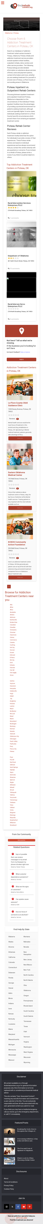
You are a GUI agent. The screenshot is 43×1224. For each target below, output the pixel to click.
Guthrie (12, 681)
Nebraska (27, 942)
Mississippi (12, 1055)
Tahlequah (13, 792)
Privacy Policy (8, 1185)
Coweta (12, 642)
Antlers (12, 615)
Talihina (12, 795)
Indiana (11, 1003)
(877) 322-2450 (21, 1218)
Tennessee (27, 1021)
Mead (11, 716)
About (6, 1178)
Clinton (12, 637)
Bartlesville (13, 620)
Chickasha (13, 630)
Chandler (12, 627)
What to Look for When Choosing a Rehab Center (26, 1159)
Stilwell (12, 787)
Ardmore (12, 617)
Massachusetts (13, 1039)
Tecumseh (13, 797)
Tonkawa (12, 802)
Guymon (12, 683)
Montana (27, 936)
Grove (11, 675)
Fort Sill (12, 670)
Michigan (11, 1044)
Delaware (11, 972)
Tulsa (11, 805)
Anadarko (13, 612)
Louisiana (11, 1024)
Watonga (12, 815)
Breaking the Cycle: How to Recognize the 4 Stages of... (26, 1130)
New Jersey (28, 959)
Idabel (12, 696)
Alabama (11, 936)
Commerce (13, 640)
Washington (28, 1047)
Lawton (12, 706)
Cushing (12, 645)
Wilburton (13, 822)
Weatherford (14, 820)
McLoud (12, 713)
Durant (12, 652)
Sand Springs (14, 767)
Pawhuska (13, 744)
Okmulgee (13, 739)
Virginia (26, 1042)
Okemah (12, 734)
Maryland (11, 1034)
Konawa (12, 703)
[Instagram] (6, 1206)
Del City (12, 647)
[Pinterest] (29, 1206)
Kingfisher (13, 701)
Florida (10, 978)
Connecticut (12, 967)
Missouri (11, 1060)
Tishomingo (13, 800)
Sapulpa (12, 770)
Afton (11, 607)
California (11, 957)
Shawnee (13, 777)
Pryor (11, 757)
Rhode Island (28, 1006)
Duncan (12, 650)
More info (20, 438)
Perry (11, 746)
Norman (12, 729)
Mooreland (13, 721)
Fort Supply (13, 672)
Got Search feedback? (18, 352)
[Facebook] (18, 1206)
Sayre (11, 772)
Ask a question (21, 840)
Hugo (11, 693)
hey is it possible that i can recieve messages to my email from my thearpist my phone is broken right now (20, 859)
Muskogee (13, 724)
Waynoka (13, 817)
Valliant (12, 807)
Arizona (11, 947)
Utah (25, 1031)
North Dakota (28, 980)
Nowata (12, 731)
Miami (12, 718)
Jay (11, 698)
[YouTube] (23, 1206)
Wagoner (12, 812)
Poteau (12, 751)
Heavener (13, 686)
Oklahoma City (14, 736)
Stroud (12, 790)
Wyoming (27, 1062)
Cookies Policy (9, 1189)
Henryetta (13, 688)
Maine (10, 1029)
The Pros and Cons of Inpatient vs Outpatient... (25, 1149)
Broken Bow (13, 622)
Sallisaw (12, 765)
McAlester (13, 711)
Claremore (13, 635)
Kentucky (11, 1019)
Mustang (12, 726)
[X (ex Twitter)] (12, 1206)
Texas (26, 1026)
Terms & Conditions (11, 1182)
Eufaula (12, 665)
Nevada (26, 947)
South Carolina (29, 1011)
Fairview (12, 667)
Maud (11, 708)
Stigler (12, 782)
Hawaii (10, 988)
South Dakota (28, 1016)
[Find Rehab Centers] (21, 6)
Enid (11, 662)
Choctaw (12, 632)
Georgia (11, 983)
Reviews (12, 419)
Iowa (10, 1008)
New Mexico (28, 965)
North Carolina (29, 975)
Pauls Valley (13, 741)
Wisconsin (27, 1057)
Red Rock (13, 762)
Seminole (13, 775)
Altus (11, 610)
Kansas (11, 1014)
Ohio (25, 985)
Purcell (12, 760)
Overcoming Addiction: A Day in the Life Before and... (27, 1140)
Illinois (10, 998)
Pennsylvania (28, 1001)
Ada (11, 604)
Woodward (13, 825)
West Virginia (28, 1052)
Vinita (11, 810)
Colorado (11, 962)
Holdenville (13, 691)
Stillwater (13, 785)
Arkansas (11, 952)
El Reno (12, 657)
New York (27, 970)
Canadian (13, 625)
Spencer (12, 780)
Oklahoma (27, 990)
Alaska (10, 942)
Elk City (12, 660)
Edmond (12, 655)
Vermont (27, 1037)
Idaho (10, 993)
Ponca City (13, 749)
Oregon (26, 995)
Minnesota (12, 1050)
